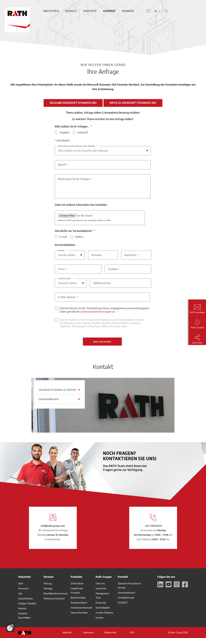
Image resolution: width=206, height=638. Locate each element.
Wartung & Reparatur (54, 598)
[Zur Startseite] (17, 11)
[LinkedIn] (160, 584)
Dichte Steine (77, 583)
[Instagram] (177, 584)
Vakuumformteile (79, 612)
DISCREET (123, 602)
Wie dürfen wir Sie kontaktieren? (73, 230)
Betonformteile (78, 597)
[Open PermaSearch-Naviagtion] (166, 11)
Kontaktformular (126, 597)
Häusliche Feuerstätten (24, 615)
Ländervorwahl (64, 278)
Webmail (67, 632)
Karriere (128, 11)
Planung (48, 583)
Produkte (90, 11)
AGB (132, 632)
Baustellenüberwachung (55, 593)
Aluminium (23, 588)
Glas (20, 593)
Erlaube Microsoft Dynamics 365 (73, 102)
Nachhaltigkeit (103, 607)
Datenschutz (110, 632)
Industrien (51, 11)
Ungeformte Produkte (77, 590)
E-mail (63, 236)
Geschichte (101, 588)
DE (155, 11)
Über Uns (100, 583)
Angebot (64, 132)
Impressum (88, 632)
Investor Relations (104, 612)
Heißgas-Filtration (27, 603)
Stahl (20, 583)
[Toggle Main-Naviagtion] (148, 11)
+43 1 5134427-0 (153, 525)
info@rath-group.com (53, 525)
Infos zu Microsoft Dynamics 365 (133, 102)
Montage (48, 588)
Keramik (22, 608)
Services (71, 11)
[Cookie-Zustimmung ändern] (10, 628)
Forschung (101, 602)
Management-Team (103, 595)
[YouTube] (168, 584)
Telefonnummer (102, 283)
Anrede (61, 250)
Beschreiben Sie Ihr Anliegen (74, 179)
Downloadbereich (126, 592)
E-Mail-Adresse (66, 297)
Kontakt (109, 11)
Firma (61, 269)
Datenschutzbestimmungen (96, 311)
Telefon (79, 236)
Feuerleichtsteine (79, 602)
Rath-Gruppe (104, 576)
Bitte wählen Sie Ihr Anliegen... (72, 126)
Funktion (113, 269)
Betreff (62, 164)
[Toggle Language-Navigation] (159, 11)
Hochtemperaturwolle (81, 607)
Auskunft (82, 132)
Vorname (96, 255)
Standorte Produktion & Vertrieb (129, 585)
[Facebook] (185, 584)
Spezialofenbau (25, 598)
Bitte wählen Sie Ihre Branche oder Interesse (76, 146)
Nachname (130, 255)
